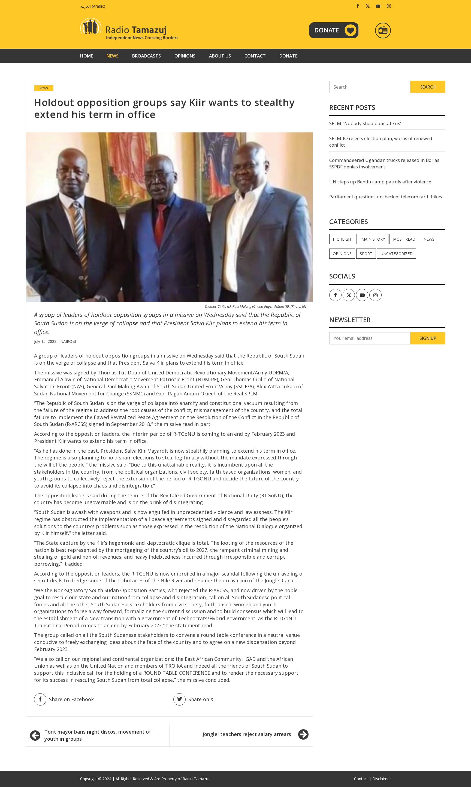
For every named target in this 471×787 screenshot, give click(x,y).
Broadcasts (146, 56)
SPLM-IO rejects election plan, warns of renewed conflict (380, 141)
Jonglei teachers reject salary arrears (247, 734)
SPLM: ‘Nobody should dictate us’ (365, 123)
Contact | (362, 778)
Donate (288, 56)
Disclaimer (381, 778)
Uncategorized (397, 253)
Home (86, 56)
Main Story (373, 239)
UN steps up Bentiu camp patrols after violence (380, 181)
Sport (366, 253)
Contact (255, 56)
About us (220, 56)
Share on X (200, 699)
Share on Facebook (71, 699)
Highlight (343, 239)
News (113, 56)
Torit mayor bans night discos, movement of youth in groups (97, 735)
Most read (404, 239)
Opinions (184, 56)
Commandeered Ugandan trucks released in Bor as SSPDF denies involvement (384, 163)
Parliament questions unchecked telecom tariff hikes (385, 196)
